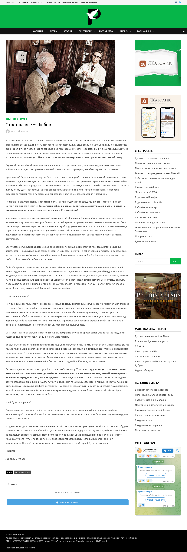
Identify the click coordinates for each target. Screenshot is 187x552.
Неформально (143, 31)
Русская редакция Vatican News (152, 336)
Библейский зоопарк (146, 207)
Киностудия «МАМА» (146, 351)
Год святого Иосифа (146, 197)
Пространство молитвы (147, 430)
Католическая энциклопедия (150, 399)
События (38, 31)
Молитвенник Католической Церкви (154, 404)
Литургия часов (143, 420)
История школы (143, 236)
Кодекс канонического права (150, 415)
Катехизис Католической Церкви (153, 410)
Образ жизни (12, 119)
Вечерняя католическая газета (151, 389)
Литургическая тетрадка (148, 425)
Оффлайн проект (70, 2)
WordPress (23, 547)
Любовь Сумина (22, 472)
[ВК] (176, 2)
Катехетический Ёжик (147, 187)
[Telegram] (179, 2)
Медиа (53, 31)
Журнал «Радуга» (144, 370)
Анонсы (124, 31)
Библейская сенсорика (147, 212)
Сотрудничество (52, 2)
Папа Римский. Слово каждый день (154, 394)
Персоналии (85, 31)
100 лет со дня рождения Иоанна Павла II (157, 173)
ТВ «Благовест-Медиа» (147, 356)
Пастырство (106, 31)
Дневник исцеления (145, 241)
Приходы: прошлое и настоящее (152, 163)
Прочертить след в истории (150, 222)
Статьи (68, 31)
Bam (32, 547)
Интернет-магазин (89, 2)
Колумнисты (36, 2)
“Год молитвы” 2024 (146, 192)
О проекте (23, 2)
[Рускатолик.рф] (93, 15)
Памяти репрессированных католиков (155, 168)
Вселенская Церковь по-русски (151, 341)
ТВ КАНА (139, 346)
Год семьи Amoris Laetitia (148, 202)
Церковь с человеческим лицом (152, 158)
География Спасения (146, 217)
